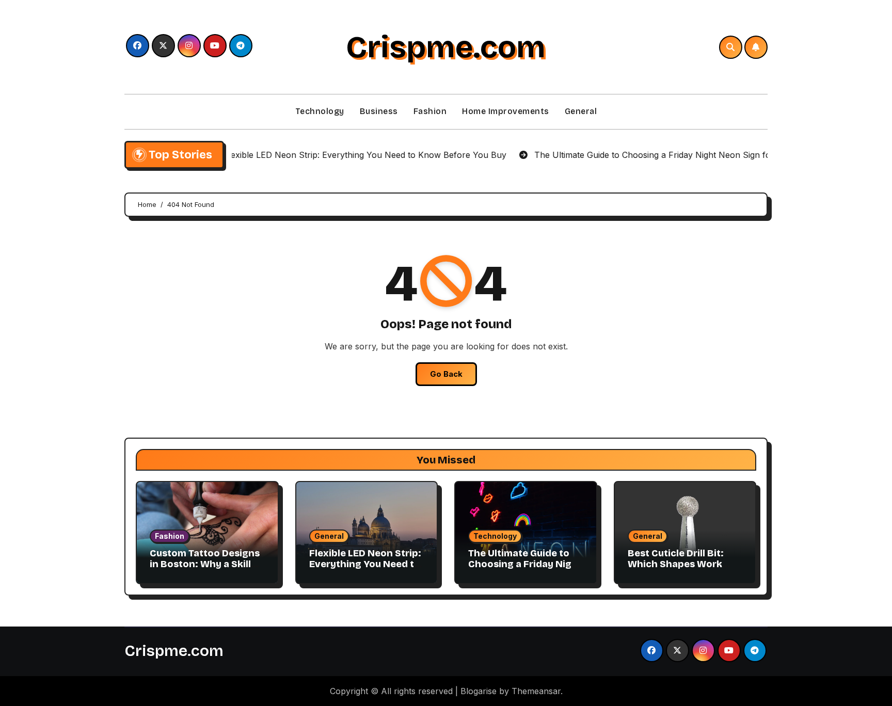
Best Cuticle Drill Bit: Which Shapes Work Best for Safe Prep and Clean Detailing (681, 570)
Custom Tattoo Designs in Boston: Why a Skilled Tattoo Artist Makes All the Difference (206, 570)
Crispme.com (446, 47)
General (581, 111)
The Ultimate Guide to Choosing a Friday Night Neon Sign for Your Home (525, 570)
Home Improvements (505, 111)
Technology (319, 111)
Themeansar (536, 691)
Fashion (430, 111)
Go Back (446, 374)
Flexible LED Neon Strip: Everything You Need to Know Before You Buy (365, 564)
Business (379, 111)
